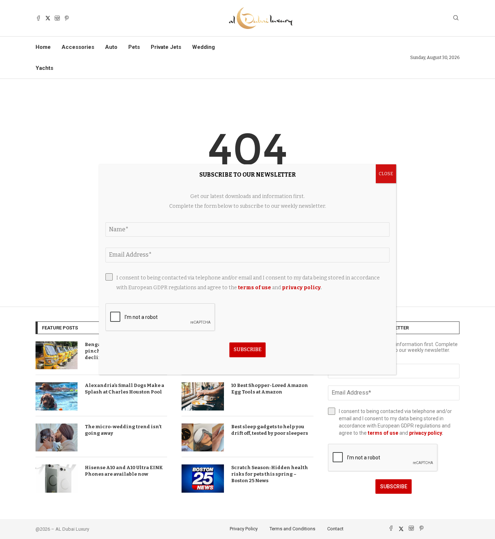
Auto (111, 47)
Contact (335, 528)
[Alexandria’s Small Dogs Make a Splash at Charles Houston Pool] (57, 396)
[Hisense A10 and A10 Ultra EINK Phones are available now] (57, 478)
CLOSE (386, 173)
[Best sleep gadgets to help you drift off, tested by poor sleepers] (203, 438)
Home (43, 47)
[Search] (455, 18)
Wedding (203, 47)
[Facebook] (38, 18)
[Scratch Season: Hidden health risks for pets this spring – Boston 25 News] (203, 478)
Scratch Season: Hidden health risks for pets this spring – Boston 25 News (269, 474)
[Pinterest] (67, 18)
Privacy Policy (244, 528)
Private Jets (166, 47)
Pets (134, 47)
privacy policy (425, 433)
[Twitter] (48, 18)
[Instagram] (57, 18)
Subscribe (393, 486)
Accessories (78, 47)
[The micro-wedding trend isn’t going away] (57, 438)
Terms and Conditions (292, 528)
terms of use (383, 433)
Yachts (44, 68)
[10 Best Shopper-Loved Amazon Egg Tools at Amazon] (203, 396)
